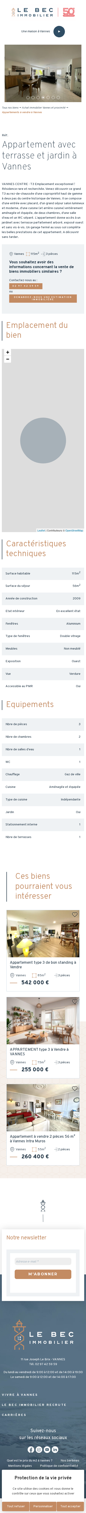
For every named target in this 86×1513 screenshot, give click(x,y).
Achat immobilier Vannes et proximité (43, 108)
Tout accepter (70, 1506)
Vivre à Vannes (20, 1395)
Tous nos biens (10, 108)
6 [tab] (53, 97)
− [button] (7, 359)
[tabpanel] (43, 73)
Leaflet (41, 530)
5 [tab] (48, 97)
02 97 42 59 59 (25, 286)
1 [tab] (28, 97)
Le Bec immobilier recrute (34, 1405)
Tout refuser (16, 1506)
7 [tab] (58, 97)
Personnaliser (43, 1506)
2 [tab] (33, 97)
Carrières (14, 1415)
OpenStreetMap (74, 530)
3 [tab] (38, 97)
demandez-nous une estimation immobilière (43, 298)
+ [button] (7, 352)
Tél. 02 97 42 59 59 (43, 1364)
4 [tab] (43, 97)
